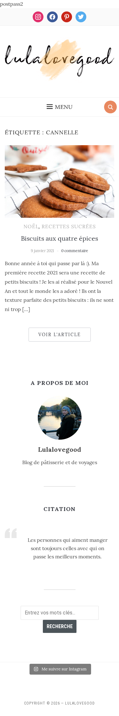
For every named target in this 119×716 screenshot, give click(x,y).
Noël (31, 226)
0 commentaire (74, 250)
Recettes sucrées (69, 226)
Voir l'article (59, 334)
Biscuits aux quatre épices (59, 238)
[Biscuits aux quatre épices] (59, 181)
